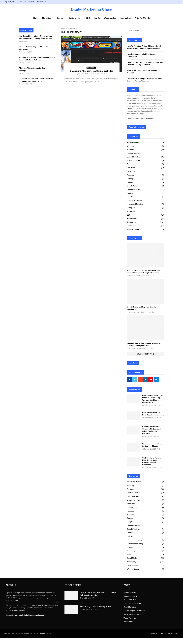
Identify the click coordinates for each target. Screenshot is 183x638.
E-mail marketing (133, 160)
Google (60, 18)
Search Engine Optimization (134, 611)
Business (130, 150)
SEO (88, 18)
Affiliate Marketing (134, 142)
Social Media (74, 18)
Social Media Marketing (132, 614)
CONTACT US (132, 108)
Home (35, 18)
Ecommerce (131, 164)
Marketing (46, 18)
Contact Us (31, 2)
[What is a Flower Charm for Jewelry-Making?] (133, 447)
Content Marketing (134, 153)
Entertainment (91, 67)
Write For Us (41, 2)
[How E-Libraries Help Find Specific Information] (145, 291)
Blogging (130, 146)
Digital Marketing (133, 157)
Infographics (125, 18)
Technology (131, 222)
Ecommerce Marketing (132, 603)
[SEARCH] (161, 30)
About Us (22, 2)
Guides (130, 193)
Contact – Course (130, 596)
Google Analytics (133, 189)
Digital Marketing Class (91, 9)
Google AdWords (133, 186)
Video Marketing (129, 618)
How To (97, 18)
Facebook (131, 171)
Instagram (131, 208)
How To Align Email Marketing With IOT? (97, 607)
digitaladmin (80, 74)
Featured (130, 175)
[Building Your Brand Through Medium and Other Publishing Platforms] (145, 327)
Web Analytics (110, 18)
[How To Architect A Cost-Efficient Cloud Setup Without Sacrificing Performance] (145, 255)
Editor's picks (72, 585)
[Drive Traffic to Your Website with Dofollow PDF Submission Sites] (71, 595)
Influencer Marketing (135, 204)
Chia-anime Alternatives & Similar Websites (91, 71)
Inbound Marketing (134, 200)
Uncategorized (132, 226)
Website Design (133, 229)
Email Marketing (129, 607)
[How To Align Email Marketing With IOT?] (71, 609)
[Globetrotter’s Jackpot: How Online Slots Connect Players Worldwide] (133, 461)
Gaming (130, 179)
